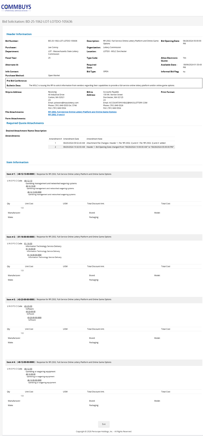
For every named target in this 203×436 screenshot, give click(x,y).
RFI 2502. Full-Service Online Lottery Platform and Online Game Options (82, 112)
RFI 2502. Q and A (56, 114)
